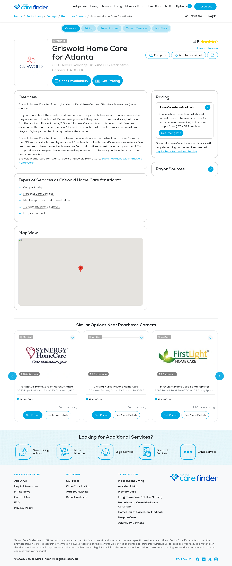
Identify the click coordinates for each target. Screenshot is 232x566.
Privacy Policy (23, 508)
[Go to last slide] (12, 376)
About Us (20, 481)
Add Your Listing (77, 491)
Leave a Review (207, 48)
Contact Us (22, 497)
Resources (205, 6)
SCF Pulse (72, 481)
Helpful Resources (26, 486)
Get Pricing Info (171, 133)
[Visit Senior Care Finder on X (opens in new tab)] (210, 559)
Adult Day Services (131, 523)
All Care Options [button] (176, 6)
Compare (159, 55)
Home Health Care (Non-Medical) (140, 512)
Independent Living (85, 6)
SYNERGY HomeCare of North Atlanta (47, 386)
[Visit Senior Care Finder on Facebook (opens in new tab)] (197, 559)
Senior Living (34, 16)
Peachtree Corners (73, 16)
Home (18, 16)
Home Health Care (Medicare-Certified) (138, 504)
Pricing (89, 28)
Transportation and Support (41, 206)
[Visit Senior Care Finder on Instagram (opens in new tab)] (216, 559)
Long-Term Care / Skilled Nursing (140, 497)
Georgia (52, 16)
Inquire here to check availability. (176, 151)
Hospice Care (127, 517)
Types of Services (136, 28)
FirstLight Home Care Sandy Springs (184, 386)
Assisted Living (112, 6)
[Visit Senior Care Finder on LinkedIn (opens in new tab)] (204, 559)
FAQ (17, 502)
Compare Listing (68, 407)
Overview (71, 28)
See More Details (57, 415)
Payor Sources (109, 28)
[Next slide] (219, 376)
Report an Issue (76, 497)
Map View (161, 28)
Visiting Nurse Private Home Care (116, 386)
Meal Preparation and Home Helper (46, 200)
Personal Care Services (38, 193)
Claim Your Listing (78, 486)
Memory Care (134, 6)
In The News (22, 491)
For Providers (192, 16)
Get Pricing (110, 81)
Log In (212, 16)
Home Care (154, 6)
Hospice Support (34, 213)
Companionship (33, 187)
